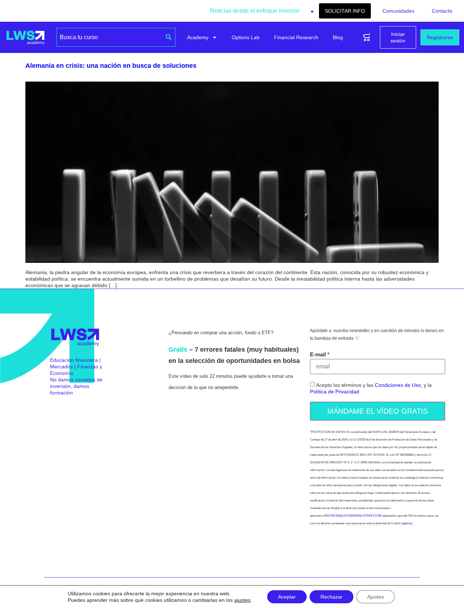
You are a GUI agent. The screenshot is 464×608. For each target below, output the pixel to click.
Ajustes (375, 597)
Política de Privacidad (334, 391)
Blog (338, 37)
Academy (197, 37)
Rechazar (331, 597)
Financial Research (296, 37)
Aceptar (287, 597)
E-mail (318, 354)
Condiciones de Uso (398, 385)
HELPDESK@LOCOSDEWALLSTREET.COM (353, 515)
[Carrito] (367, 37)
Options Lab (246, 37)
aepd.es (406, 523)
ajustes (242, 600)
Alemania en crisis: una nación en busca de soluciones (110, 65)
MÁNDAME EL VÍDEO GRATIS (377, 411)
